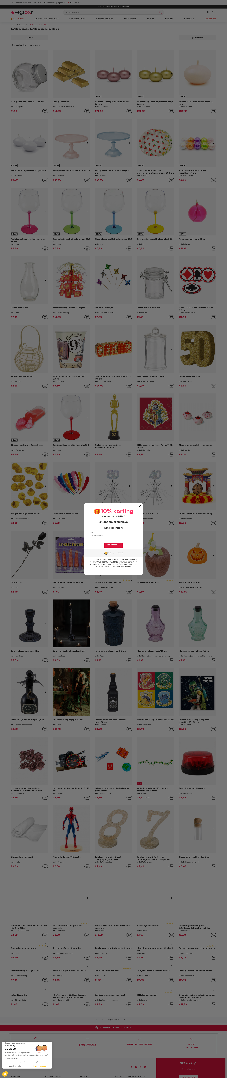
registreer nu (113, 545)
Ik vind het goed (39, 1066)
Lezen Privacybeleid (11, 1058)
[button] (5, 1074)
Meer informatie (15, 1066)
